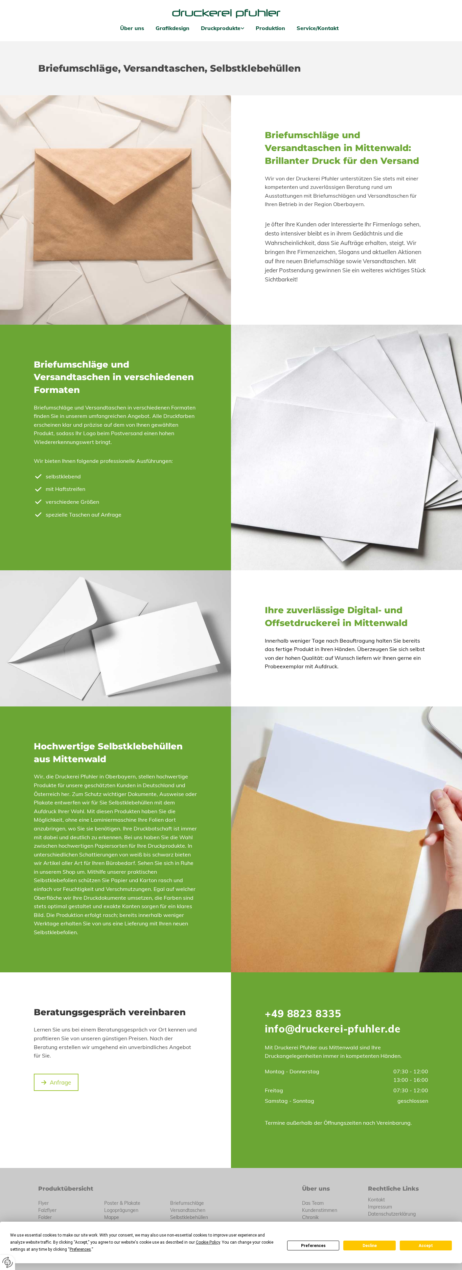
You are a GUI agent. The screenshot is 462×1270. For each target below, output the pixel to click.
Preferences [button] (80, 1249)
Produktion (270, 28)
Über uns (132, 28)
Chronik (310, 1217)
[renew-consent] (7, 1262)
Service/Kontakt (318, 28)
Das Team (313, 1203)
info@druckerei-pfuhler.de (333, 1028)
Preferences (313, 1245)
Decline (370, 1245)
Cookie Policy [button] (208, 1242)
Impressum (380, 1207)
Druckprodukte (220, 28)
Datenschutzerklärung (392, 1214)
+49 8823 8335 (303, 1013)
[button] (56, 1082)
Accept (426, 1245)
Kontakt (376, 1200)
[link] (222, 28)
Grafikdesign (172, 28)
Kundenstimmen (319, 1210)
